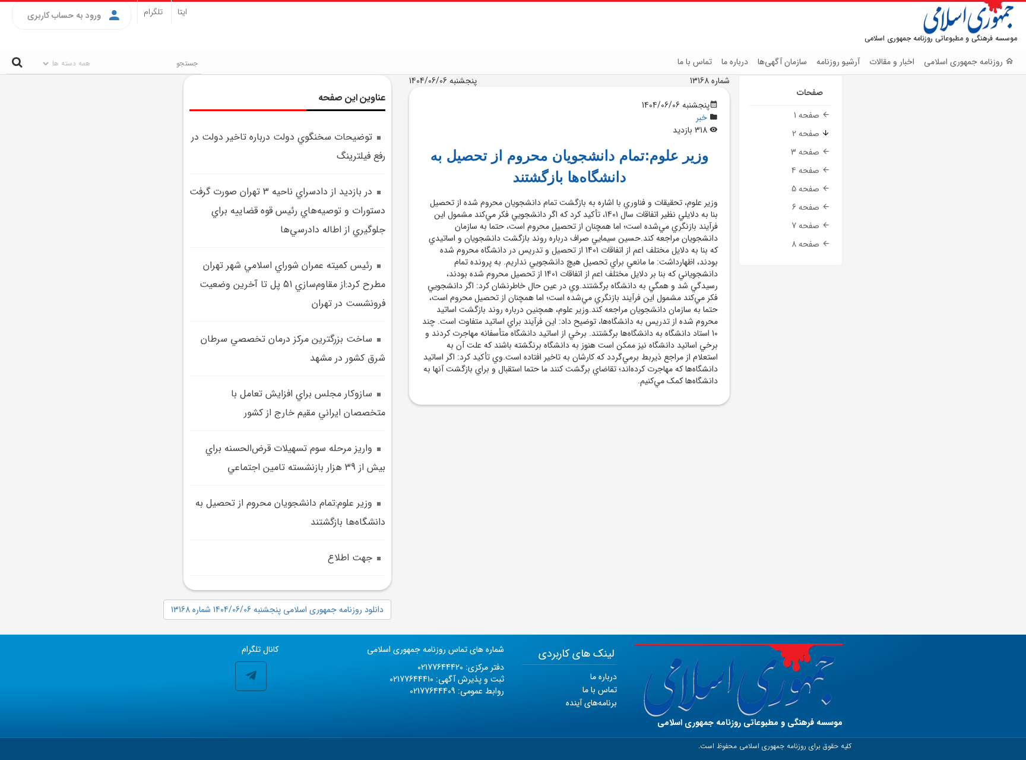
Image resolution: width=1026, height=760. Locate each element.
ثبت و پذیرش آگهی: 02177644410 (447, 679)
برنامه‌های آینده (591, 702)
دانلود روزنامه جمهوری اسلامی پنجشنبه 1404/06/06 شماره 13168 (277, 609)
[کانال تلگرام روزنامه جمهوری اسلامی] (251, 676)
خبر (701, 117)
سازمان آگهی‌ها (782, 61)
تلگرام (153, 11)
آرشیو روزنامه (838, 61)
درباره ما (734, 61)
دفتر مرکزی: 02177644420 (460, 667)
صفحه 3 (806, 152)
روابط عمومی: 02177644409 (457, 691)
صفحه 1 (808, 115)
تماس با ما (694, 61)
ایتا (182, 11)
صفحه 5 (806, 188)
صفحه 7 (806, 225)
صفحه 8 (806, 244)
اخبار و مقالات (891, 61)
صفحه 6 (807, 207)
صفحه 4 (806, 170)
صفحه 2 (807, 133)
